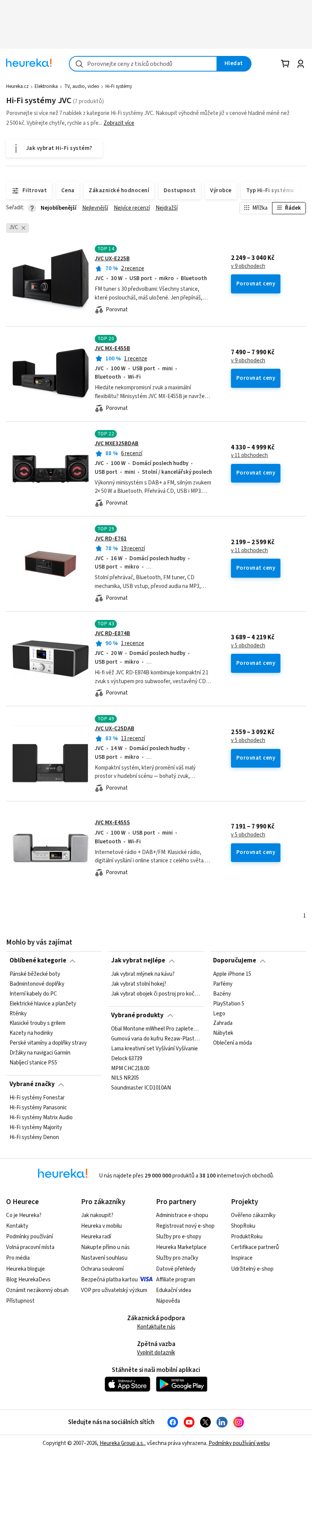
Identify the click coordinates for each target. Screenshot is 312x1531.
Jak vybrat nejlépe (138, 960)
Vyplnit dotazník (156, 1353)
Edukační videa (173, 1290)
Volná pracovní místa (30, 1247)
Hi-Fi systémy (118, 86)
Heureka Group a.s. (122, 1443)
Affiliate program (175, 1280)
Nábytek (223, 1033)
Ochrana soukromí (102, 1269)
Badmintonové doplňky (37, 984)
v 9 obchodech (248, 266)
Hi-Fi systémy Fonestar (37, 1098)
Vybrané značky (32, 1084)
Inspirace (242, 1258)
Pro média (18, 1258)
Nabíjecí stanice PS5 (33, 1063)
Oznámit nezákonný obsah (37, 1290)
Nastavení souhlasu (104, 1258)
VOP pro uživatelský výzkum (114, 1290)
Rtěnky (18, 1013)
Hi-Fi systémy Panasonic (38, 1108)
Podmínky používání (29, 1237)
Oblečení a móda (232, 1043)
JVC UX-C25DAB (114, 729)
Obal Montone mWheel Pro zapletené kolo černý (156, 1029)
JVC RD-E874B (112, 633)
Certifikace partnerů (255, 1247)
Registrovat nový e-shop (185, 1226)
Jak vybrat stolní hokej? (138, 984)
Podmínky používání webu (239, 1443)
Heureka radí (96, 1237)
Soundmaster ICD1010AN (141, 1088)
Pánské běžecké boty (35, 974)
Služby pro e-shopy (178, 1237)
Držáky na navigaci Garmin (40, 1053)
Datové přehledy (176, 1269)
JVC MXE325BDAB (116, 444)
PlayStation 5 (228, 1003)
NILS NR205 (125, 1078)
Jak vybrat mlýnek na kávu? (143, 974)
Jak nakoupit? (97, 1215)
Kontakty (17, 1226)
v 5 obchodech (248, 646)
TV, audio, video (81, 86)
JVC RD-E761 (111, 539)
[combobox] (143, 64)
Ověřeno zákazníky (253, 1215)
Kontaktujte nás (156, 1327)
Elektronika (46, 86)
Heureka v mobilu (101, 1226)
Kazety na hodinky (31, 1033)
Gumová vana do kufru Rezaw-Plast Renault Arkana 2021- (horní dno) (156, 1038)
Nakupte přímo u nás (105, 1247)
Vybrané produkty (137, 1015)
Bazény (222, 993)
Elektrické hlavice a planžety (43, 1003)
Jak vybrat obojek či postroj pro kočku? (156, 993)
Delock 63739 (126, 1058)
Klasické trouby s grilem (37, 1023)
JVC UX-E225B (112, 259)
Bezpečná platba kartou (109, 1280)
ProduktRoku (247, 1237)
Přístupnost (20, 1301)
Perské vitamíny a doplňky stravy (48, 1043)
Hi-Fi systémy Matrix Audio (41, 1117)
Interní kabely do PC (33, 993)
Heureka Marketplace (181, 1247)
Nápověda (168, 1301)
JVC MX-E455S (112, 823)
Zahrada (222, 1023)
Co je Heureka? (23, 1215)
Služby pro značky (177, 1258)
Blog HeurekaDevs (28, 1280)
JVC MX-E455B (112, 348)
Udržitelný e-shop (252, 1269)
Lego (219, 1013)
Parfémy (222, 984)
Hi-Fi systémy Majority (36, 1127)
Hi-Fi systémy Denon (34, 1137)
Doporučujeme (234, 960)
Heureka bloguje (25, 1269)
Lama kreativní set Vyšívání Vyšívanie (154, 1048)
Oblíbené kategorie (38, 960)
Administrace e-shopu (182, 1215)
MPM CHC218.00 (130, 1068)
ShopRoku (243, 1226)
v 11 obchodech (249, 455)
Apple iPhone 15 (232, 974)
